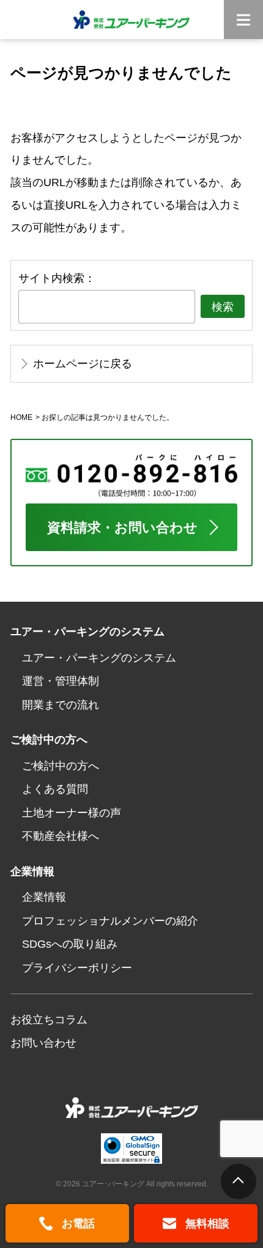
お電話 (78, 1223)
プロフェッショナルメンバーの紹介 (110, 920)
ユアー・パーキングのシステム (99, 657)
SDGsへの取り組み (69, 943)
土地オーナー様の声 (71, 812)
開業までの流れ (60, 704)
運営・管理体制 (60, 680)
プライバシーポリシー (77, 967)
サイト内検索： (56, 278)
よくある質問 (55, 788)
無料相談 (207, 1223)
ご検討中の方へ (60, 765)
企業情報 (44, 896)
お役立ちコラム (48, 1019)
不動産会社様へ (60, 835)
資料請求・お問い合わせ (122, 527)
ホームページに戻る (82, 363)
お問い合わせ (43, 1042)
